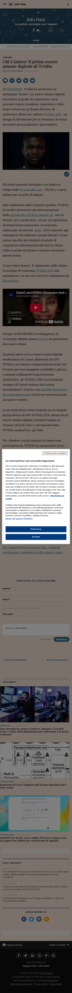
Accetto (36, 537)
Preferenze (36, 529)
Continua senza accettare (55, 453)
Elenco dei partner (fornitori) (19, 519)
